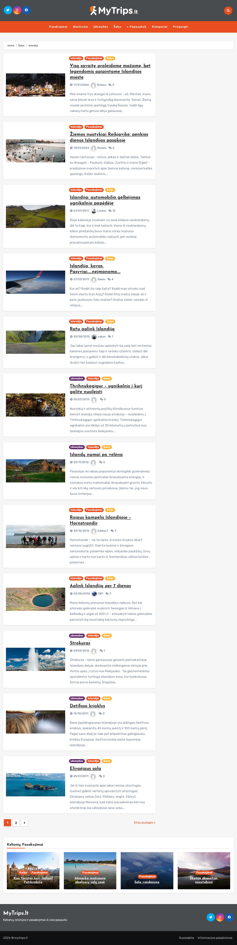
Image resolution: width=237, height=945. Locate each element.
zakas (102, 336)
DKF (100, 593)
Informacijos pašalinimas (215, 938)
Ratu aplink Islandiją (92, 329)
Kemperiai (159, 26)
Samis (101, 279)
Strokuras (80, 643)
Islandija (76, 58)
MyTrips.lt (16, 913)
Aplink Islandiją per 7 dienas (100, 586)
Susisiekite (186, 938)
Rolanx (101, 85)
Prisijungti (180, 26)
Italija (23, 872)
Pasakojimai (58, 26)
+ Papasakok (136, 26)
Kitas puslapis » (145, 822)
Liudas (101, 210)
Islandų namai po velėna (96, 455)
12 (113, 210)
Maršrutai (80, 26)
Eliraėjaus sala (85, 769)
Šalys (117, 26)
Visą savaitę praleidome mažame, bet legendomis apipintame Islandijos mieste (110, 72)
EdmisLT (103, 530)
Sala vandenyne (146, 882)
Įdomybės (101, 26)
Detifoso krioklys (87, 706)
